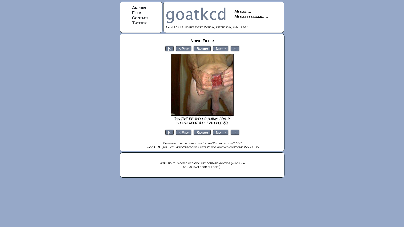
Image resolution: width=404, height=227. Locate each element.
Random (202, 48)
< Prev (184, 48)
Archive (139, 7)
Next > (221, 48)
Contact (140, 17)
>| (235, 48)
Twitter (139, 22)
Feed (136, 12)
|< (169, 48)
